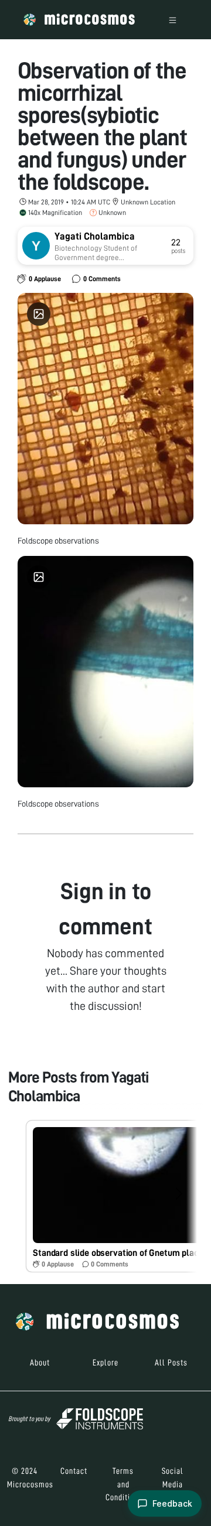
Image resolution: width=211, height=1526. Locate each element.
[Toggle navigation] (172, 20)
